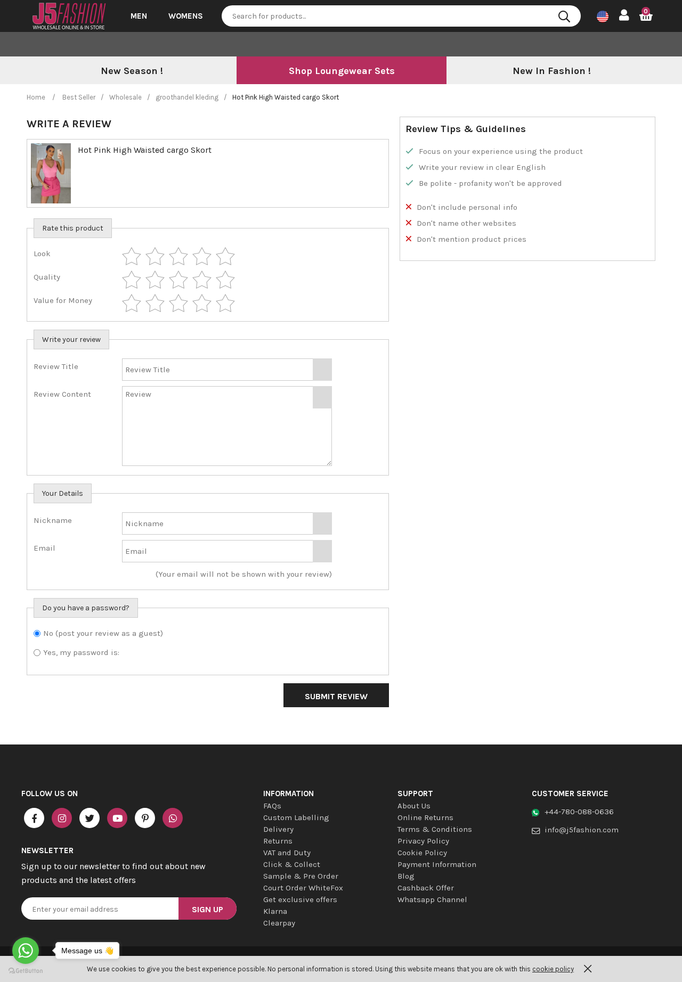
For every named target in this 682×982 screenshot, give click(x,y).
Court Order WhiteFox (303, 888)
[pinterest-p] (145, 818)
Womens (185, 16)
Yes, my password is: (81, 652)
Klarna (275, 911)
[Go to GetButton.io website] (26, 971)
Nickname (53, 520)
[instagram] (62, 818)
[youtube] (117, 818)
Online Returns (425, 817)
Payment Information (436, 864)
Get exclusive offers (300, 899)
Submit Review (336, 696)
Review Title (56, 366)
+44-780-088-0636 (579, 811)
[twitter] (89, 818)
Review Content (62, 394)
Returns (278, 841)
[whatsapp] (173, 818)
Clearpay (279, 923)
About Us (414, 806)
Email (44, 548)
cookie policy (553, 969)
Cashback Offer (425, 888)
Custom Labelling (296, 817)
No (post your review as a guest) (103, 633)
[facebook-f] (34, 818)
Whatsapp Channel (432, 899)
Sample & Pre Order (300, 876)
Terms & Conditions (434, 829)
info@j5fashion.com (582, 829)
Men (139, 16)
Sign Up (207, 909)
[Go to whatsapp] (25, 950)
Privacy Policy (423, 841)
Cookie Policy (422, 852)
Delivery (278, 829)
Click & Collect (291, 864)
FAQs (272, 806)
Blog (406, 876)
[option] (132, 71)
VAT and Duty (287, 852)
